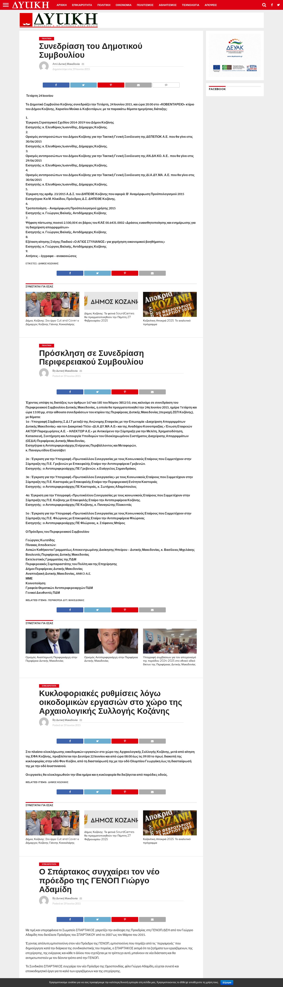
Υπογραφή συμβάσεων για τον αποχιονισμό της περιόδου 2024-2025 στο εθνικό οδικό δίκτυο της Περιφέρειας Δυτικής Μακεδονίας (169, 660)
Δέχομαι (227, 982)
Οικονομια (123, 5)
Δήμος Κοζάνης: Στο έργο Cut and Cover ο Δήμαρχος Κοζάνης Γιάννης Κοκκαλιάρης (52, 322)
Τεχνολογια (190, 5)
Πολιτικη (103, 5)
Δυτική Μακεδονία (69, 63)
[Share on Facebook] (56, 84)
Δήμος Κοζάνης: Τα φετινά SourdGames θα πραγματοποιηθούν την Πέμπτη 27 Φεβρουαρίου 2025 (109, 317)
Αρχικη (62, 5)
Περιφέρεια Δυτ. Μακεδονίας (66, 600)
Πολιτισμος (145, 5)
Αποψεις (211, 5)
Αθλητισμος (168, 5)
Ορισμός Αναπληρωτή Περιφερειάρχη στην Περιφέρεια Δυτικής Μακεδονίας (51, 659)
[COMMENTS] (166, 84)
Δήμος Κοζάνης (48, 263)
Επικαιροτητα (82, 5)
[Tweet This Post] (83, 84)
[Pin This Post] (110, 84)
